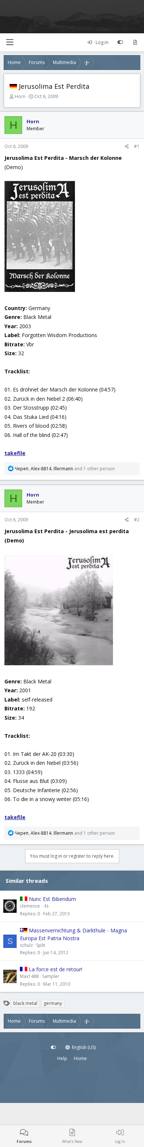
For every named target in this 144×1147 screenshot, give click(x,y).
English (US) (83, 1047)
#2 (137, 520)
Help (62, 1058)
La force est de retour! (55, 969)
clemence (30, 906)
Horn (20, 96)
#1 (137, 146)
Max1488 (29, 976)
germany (53, 1003)
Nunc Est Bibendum (52, 898)
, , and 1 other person (65, 468)
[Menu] (9, 42)
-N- (46, 906)
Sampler (50, 976)
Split (40, 945)
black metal (25, 1003)
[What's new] (135, 42)
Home (80, 1058)
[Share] (126, 146)
